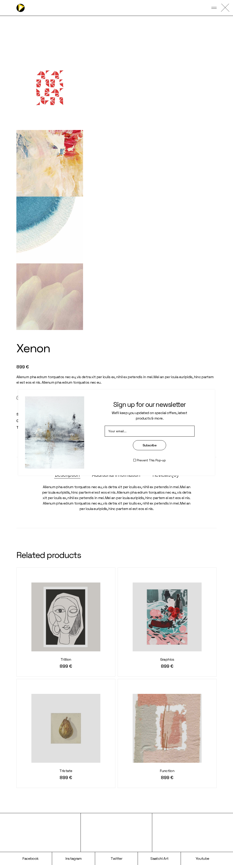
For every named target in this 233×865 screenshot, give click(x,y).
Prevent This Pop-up (151, 460)
